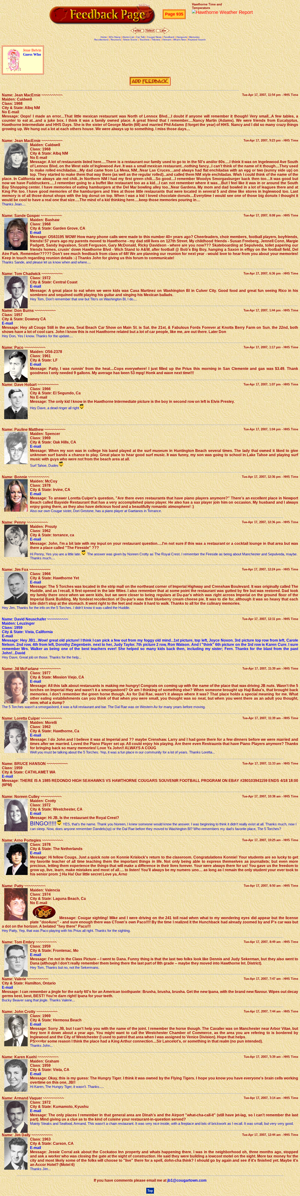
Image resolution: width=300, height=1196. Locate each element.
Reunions (116, 39)
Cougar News (154, 37)
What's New (179, 39)
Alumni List (128, 37)
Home (104, 37)
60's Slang (114, 37)
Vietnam (166, 39)
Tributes (155, 39)
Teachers (144, 39)
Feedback (169, 37)
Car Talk (140, 37)
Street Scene (130, 39)
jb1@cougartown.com (186, 1180)
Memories (194, 37)
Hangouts (181, 37)
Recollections (101, 39)
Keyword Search (197, 39)
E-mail (35, 233)
